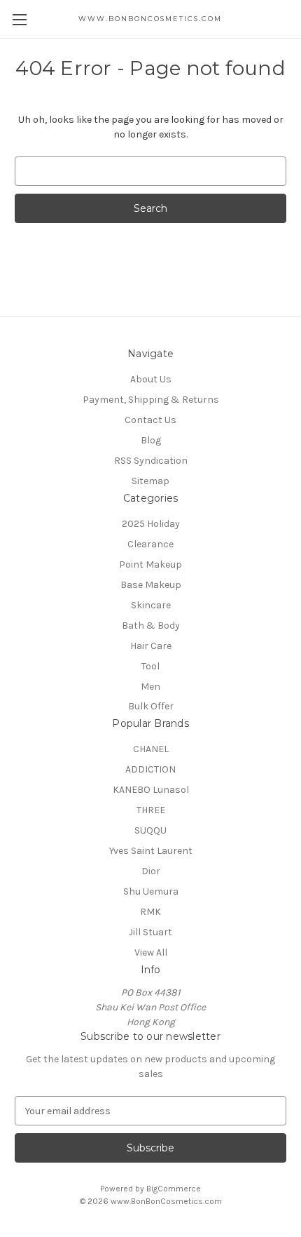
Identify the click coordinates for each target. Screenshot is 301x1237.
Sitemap (150, 481)
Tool (150, 666)
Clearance (150, 544)
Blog (151, 440)
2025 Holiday (151, 524)
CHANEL (151, 749)
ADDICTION (150, 769)
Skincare (151, 605)
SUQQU (150, 830)
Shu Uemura (150, 891)
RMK (150, 912)
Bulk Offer (151, 706)
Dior (150, 871)
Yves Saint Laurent (150, 851)
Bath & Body (151, 625)
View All (150, 952)
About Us (151, 379)
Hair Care (151, 646)
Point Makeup (150, 564)
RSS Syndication (151, 461)
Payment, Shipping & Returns (151, 400)
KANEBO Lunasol (151, 790)
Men (150, 687)
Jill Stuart (150, 932)
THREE (150, 810)
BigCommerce (173, 1188)
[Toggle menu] (19, 19)
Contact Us (150, 420)
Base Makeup (150, 585)
